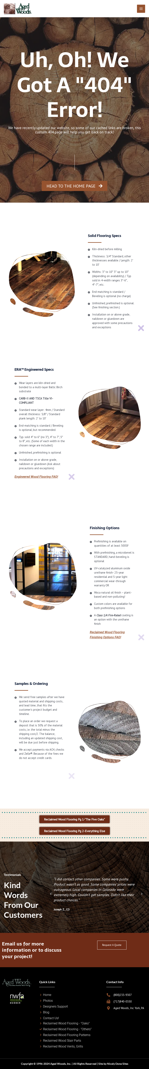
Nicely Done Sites (117, 1063)
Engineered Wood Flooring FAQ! (36, 477)
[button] (50, 894)
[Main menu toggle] (141, 9)
